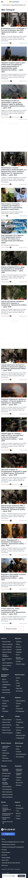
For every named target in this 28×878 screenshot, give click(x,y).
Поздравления (20, 738)
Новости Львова (6, 652)
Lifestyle (17, 716)
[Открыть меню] (2, 2)
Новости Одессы (7, 649)
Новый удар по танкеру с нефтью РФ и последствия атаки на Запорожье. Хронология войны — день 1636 (12, 437)
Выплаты (18, 647)
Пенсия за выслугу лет (7, 822)
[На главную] (14, 2)
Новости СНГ (6, 727)
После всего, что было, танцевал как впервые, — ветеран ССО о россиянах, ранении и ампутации (12, 206)
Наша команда (6, 857)
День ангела (19, 782)
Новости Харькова (7, 644)
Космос (4, 703)
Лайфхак (18, 732)
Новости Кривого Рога (7, 659)
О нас (3, 839)
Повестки (18, 746)
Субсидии (19, 649)
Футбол (18, 678)
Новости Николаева (5, 668)
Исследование (20, 711)
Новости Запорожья (5, 655)
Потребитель (19, 722)
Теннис (18, 683)
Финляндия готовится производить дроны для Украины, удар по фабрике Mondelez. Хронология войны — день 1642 (13, 104)
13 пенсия (5, 805)
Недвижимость (6, 684)
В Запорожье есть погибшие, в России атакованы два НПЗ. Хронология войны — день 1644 (13, 31)
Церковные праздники (19, 770)
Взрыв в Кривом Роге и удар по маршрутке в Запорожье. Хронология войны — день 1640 (12, 269)
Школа (18, 654)
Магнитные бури (20, 735)
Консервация (19, 808)
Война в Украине (6, 743)
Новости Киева (6, 641)
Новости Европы (7, 719)
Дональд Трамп (6, 773)
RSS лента (5, 865)
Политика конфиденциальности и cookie (13, 841)
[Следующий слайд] (26, 5)
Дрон (3, 708)
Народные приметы (19, 774)
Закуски (18, 818)
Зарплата (18, 641)
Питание (18, 703)
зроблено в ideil (5, 873)
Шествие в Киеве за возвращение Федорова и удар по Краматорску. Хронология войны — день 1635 (14, 472)
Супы (17, 810)
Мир (2, 716)
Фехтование (19, 691)
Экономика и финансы (5, 675)
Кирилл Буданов (6, 786)
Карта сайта (5, 860)
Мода (17, 725)
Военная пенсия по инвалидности (7, 814)
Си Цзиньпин (6, 776)
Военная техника (7, 760)
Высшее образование (19, 658)
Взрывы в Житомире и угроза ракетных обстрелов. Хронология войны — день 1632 (13, 577)
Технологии (5, 700)
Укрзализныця (6, 692)
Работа (18, 644)
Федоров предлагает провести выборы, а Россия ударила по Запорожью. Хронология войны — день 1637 (13, 402)
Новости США (6, 722)
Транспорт (5, 682)
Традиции (18, 777)
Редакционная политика (8, 844)
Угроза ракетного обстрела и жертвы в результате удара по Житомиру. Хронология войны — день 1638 (13, 367)
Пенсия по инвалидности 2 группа (6, 809)
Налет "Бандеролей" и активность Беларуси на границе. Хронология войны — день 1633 (13, 542)
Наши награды (6, 852)
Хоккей (18, 685)
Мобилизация (19, 743)
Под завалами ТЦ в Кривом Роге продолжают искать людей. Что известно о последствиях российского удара (12, 238)
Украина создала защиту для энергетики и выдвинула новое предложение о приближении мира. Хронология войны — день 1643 (13, 67)
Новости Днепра (6, 647)
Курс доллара (6, 689)
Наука (3, 697)
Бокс (17, 680)
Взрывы (4, 750)
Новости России (6, 725)
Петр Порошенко (7, 789)
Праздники (18, 766)
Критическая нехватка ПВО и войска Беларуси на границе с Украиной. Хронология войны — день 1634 (13, 508)
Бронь (17, 749)
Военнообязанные (21, 754)
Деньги (4, 679)
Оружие (4, 755)
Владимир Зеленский (5, 770)
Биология (5, 706)
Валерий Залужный (5, 783)
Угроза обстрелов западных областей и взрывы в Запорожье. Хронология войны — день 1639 (14, 304)
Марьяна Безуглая (7, 794)
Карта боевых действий (6, 747)
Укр (26, 1)
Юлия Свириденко (7, 797)
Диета (17, 706)
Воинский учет (20, 756)
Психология (19, 708)
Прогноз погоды (20, 664)
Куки (13, 876)
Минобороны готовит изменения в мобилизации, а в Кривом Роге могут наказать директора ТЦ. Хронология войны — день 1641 (13, 171)
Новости (3, 638)
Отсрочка (18, 751)
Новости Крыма (6, 665)
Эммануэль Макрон (5, 779)
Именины (18, 785)
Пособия (18, 661)
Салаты (18, 816)
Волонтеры (5, 758)
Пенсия (3, 802)
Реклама (4, 849)
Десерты (18, 813)
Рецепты (17, 802)
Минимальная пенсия (6, 818)
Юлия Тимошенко (7, 792)
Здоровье (18, 697)
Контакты (4, 855)
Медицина (19, 652)
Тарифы (4, 687)
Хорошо (21, 876)
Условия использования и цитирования (13, 847)
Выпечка (18, 805)
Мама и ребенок (20, 700)
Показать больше (11, 628)
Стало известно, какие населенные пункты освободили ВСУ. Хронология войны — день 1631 (13, 611)
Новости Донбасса (7, 663)
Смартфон (5, 711)
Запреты (18, 780)
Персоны (4, 766)
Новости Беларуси (7, 732)
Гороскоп (18, 719)
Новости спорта (20, 674)
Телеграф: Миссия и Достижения (11, 862)
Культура (18, 730)
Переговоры (5, 753)
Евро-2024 (19, 688)
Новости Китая (6, 730)
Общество (18, 638)
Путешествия (20, 727)
